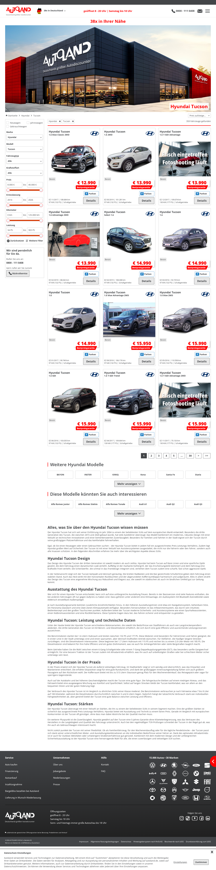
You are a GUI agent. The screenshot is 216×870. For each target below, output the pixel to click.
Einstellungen (180, 862)
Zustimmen (201, 862)
